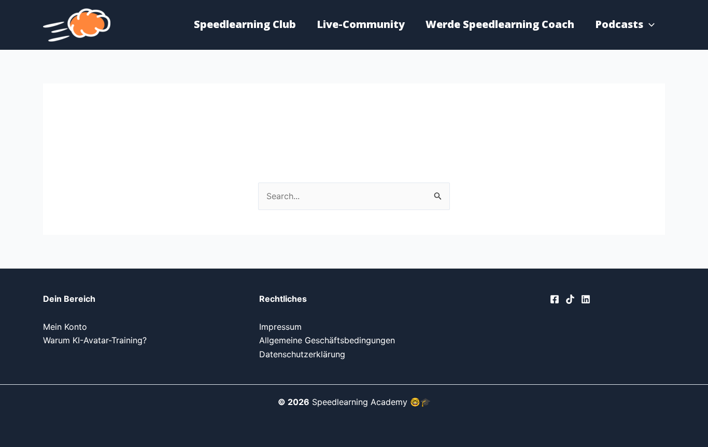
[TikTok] (570, 299)
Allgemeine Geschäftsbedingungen (327, 340)
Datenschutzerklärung (302, 354)
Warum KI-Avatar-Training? (95, 340)
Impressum (280, 327)
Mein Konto (65, 327)
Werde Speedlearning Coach (500, 24)
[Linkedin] (585, 299)
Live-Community (361, 24)
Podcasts (619, 24)
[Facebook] (554, 299)
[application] (649, 24)
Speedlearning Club (245, 24)
